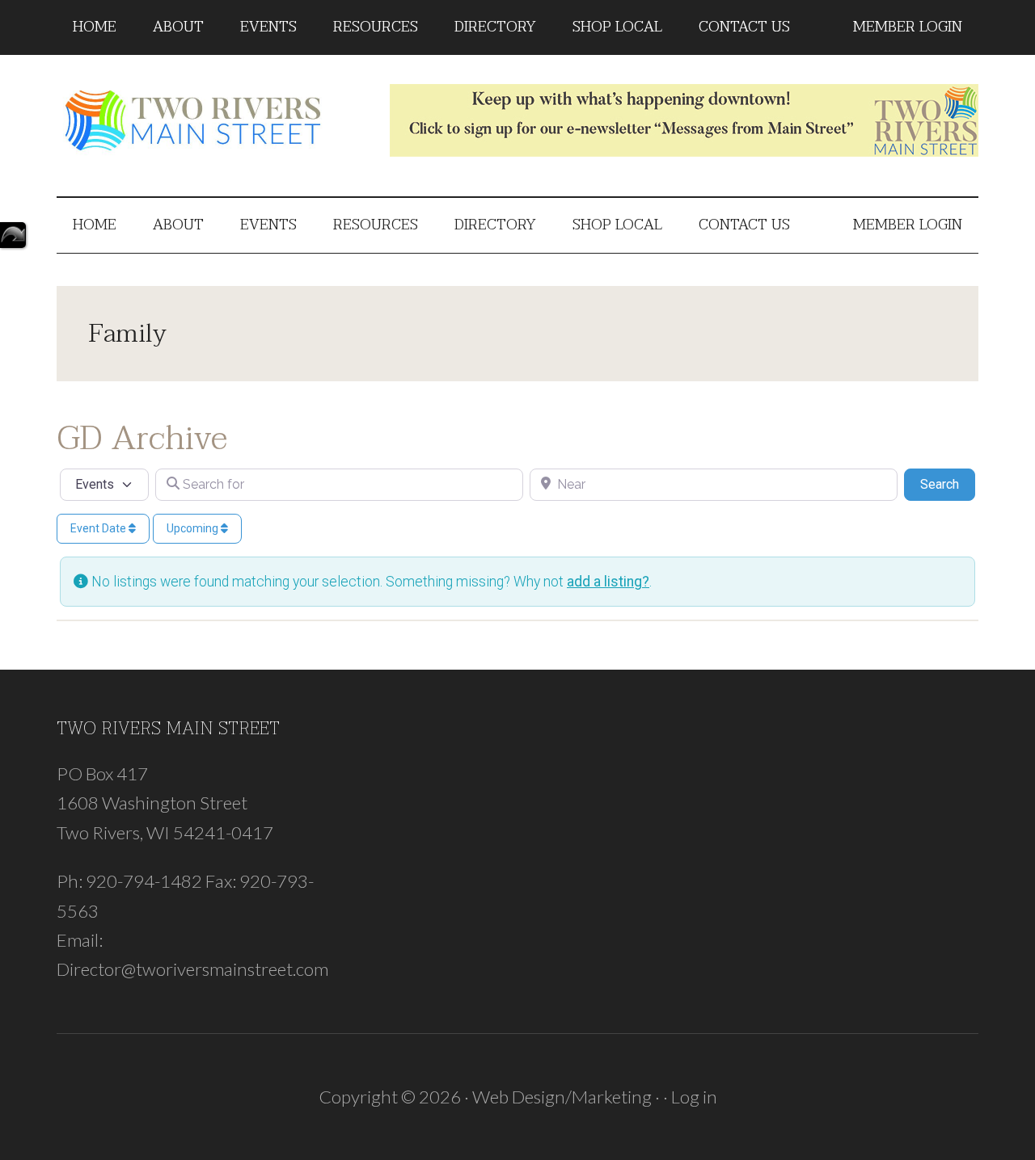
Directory (13, 235)
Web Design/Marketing (562, 1096)
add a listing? (608, 582)
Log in (694, 1096)
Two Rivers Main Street (210, 120)
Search (947, 484)
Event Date (99, 528)
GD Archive (142, 438)
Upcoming (194, 528)
